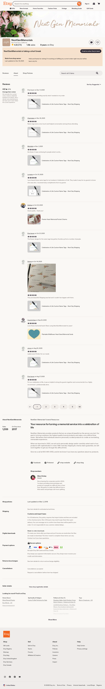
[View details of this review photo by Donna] (42, 278)
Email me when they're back (91, 51)
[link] (29, 406)
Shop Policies (28, 73)
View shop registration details (38, 587)
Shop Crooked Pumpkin (61, 613)
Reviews (5, 73)
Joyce (29, 348)
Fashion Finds (52, 8)
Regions (99, 685)
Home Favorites (38, 8)
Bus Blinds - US (7, 603)
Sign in (87, 4)
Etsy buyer (30, 233)
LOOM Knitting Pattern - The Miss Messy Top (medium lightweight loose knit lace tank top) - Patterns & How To (64, 608)
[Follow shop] (97, 42)
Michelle (30, 146)
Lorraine (30, 174)
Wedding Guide (77, 8)
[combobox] (45, 3)
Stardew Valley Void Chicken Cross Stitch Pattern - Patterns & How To (64, 601)
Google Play (26, 672)
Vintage (64, 8)
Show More (52, 620)
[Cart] (98, 3)
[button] (91, 42)
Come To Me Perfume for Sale (37, 600)
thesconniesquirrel (8, 605)
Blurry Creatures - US (86, 600)
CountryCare (31, 320)
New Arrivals (24, 8)
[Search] (79, 3)
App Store (10, 672)
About (16, 73)
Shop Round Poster (8, 600)
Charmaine (30, 118)
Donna (29, 261)
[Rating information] (12, 45)
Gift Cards (90, 8)
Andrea (29, 205)
